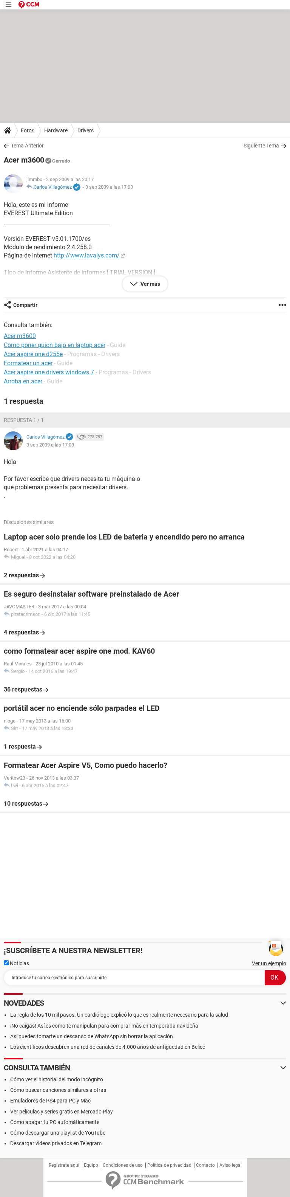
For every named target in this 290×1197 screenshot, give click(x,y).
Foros (27, 130)
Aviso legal (230, 1165)
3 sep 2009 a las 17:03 (109, 187)
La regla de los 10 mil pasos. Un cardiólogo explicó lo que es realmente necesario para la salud (119, 1015)
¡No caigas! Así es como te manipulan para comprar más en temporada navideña (104, 1026)
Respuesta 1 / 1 (24, 420)
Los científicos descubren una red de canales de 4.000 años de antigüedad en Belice (107, 1047)
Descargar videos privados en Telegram (56, 1143)
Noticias (19, 963)
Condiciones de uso (123, 1165)
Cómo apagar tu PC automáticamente (54, 1122)
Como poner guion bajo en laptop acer (54, 345)
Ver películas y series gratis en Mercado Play (61, 1112)
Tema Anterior (27, 146)
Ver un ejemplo (269, 963)
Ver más (149, 284)
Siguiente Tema (261, 146)
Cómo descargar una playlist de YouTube (57, 1133)
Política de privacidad (169, 1165)
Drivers (85, 130)
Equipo (91, 1165)
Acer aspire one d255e (33, 354)
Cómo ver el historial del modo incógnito (56, 1079)
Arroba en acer (23, 381)
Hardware (56, 130)
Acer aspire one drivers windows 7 (49, 372)
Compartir (25, 305)
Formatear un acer (28, 363)
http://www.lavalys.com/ (87, 255)
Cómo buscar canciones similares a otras (58, 1090)
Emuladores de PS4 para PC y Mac (50, 1101)
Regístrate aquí (64, 1165)
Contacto (205, 1165)
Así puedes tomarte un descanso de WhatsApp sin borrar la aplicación (91, 1036)
